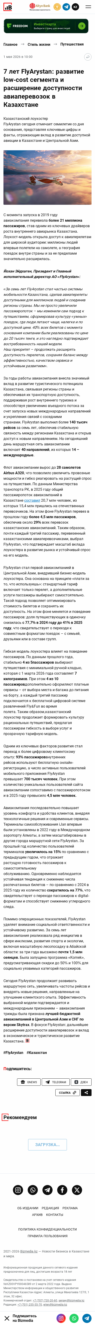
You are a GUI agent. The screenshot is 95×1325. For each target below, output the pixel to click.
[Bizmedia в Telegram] (87, 1318)
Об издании (27, 1208)
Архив (37, 1214)
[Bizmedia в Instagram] (61, 1318)
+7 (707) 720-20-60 (45, 1300)
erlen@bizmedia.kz (55, 1304)
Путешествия (72, 44)
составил (32, 500)
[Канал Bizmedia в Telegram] (47, 1190)
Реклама (70, 1208)
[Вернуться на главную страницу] (88, 57)
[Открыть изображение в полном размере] (47, 177)
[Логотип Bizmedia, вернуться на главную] (7, 7)
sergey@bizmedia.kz (71, 1300)
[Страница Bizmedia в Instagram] (18, 1190)
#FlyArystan (13, 1053)
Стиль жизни (39, 44)
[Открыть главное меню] (88, 7)
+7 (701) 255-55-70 (30, 1304)
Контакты (54, 1214)
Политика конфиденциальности (47, 1229)
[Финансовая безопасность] (40, 7)
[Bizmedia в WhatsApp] (74, 1318)
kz (75, 7)
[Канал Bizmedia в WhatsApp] (33, 1190)
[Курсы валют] (57, 7)
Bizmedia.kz (29, 1251)
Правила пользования (48, 1236)
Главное (10, 44)
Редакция (50, 1208)
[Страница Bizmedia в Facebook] (62, 1190)
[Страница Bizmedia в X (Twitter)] (77, 1190)
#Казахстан (37, 1053)
